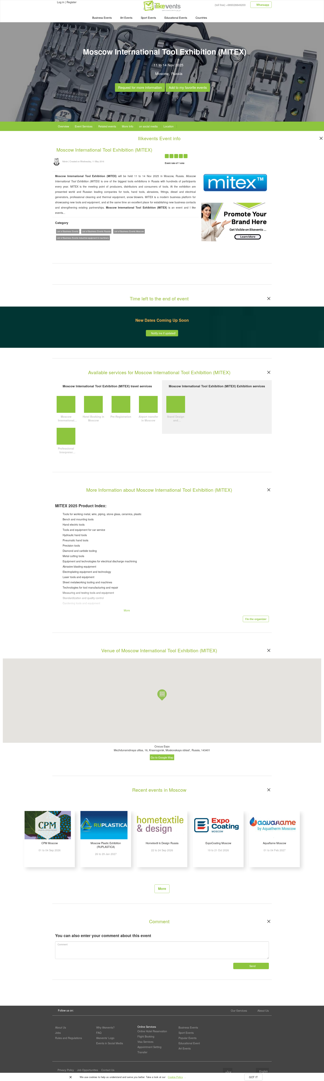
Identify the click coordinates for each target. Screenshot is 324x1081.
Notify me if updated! (163, 333)
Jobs (58, 1033)
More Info (127, 126)
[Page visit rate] (230, 154)
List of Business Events (67, 231)
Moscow (162, 73)
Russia (176, 73)
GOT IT (253, 1077)
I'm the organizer (255, 619)
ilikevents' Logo (105, 1038)
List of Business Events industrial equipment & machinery (83, 237)
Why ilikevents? (105, 1027)
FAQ (98, 1033)
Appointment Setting (149, 1047)
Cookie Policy (175, 1077)
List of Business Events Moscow (129, 231)
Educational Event (189, 1043)
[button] (162, 695)
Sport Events (148, 17)
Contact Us (107, 1070)
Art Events (126, 17)
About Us (263, 1010)
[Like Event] (245, 154)
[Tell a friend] (252, 154)
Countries (201, 17)
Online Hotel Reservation (152, 1031)
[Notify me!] (237, 154)
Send (252, 966)
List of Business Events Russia (96, 231)
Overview (63, 126)
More (162, 888)
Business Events (102, 17)
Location (169, 126)
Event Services (83, 126)
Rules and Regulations (68, 1038)
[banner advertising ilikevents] (235, 222)
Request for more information (140, 86)
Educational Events (175, 17)
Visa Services (145, 1042)
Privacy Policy (66, 1070)
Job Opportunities (87, 1070)
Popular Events (187, 1038)
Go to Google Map (162, 757)
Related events (107, 126)
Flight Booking (145, 1036)
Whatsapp (262, 5)
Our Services (239, 1010)
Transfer (142, 1052)
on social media (148, 126)
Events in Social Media (109, 1043)
